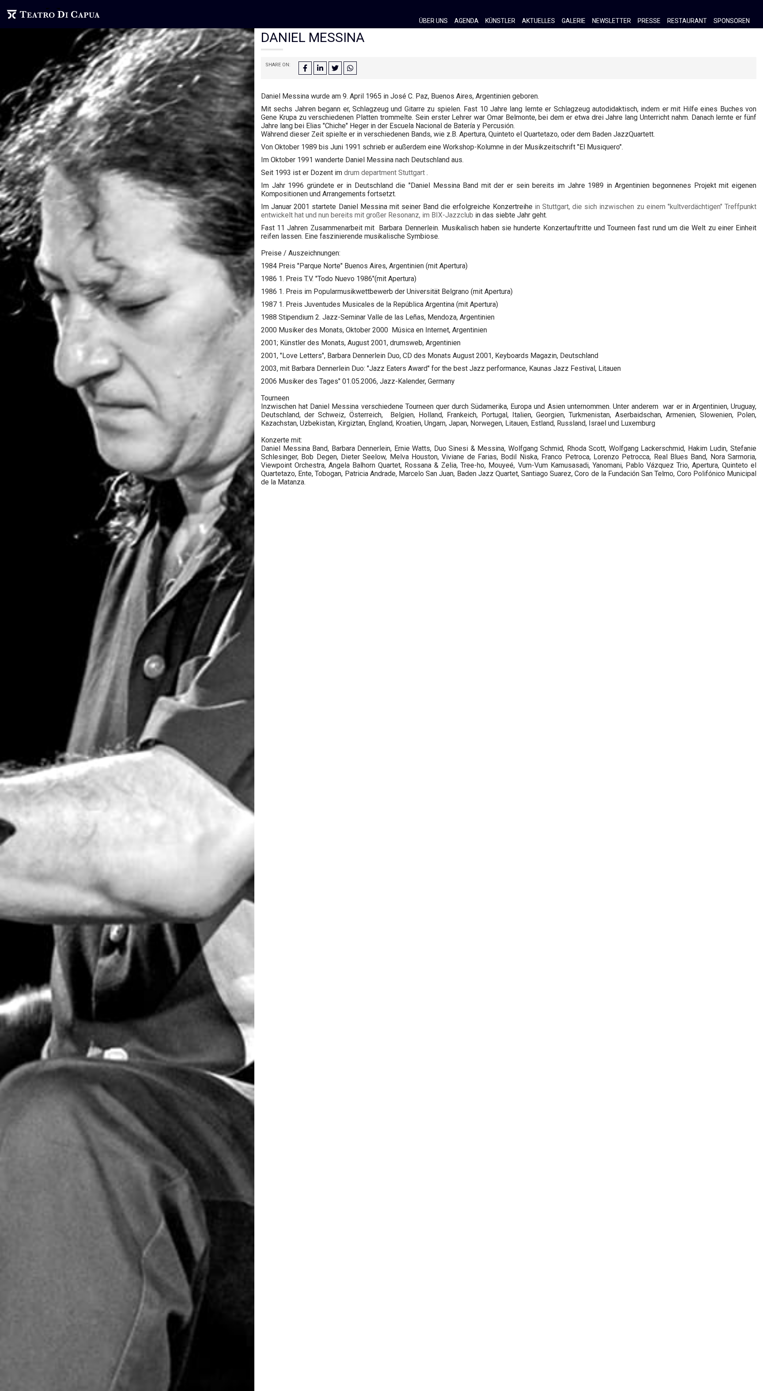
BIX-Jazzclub (452, 215)
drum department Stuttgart (384, 172)
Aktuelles (538, 21)
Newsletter (611, 21)
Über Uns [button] (433, 21)
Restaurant (687, 21)
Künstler (500, 21)
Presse (649, 21)
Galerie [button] (573, 21)
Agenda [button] (466, 21)
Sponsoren (732, 21)
